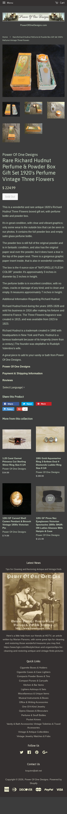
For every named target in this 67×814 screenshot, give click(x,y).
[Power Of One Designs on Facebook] (29, 753)
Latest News (34, 562)
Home (5, 37)
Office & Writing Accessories (33, 702)
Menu (9, 2)
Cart (62, 2)
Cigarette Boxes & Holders (33, 667)
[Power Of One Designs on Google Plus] (44, 753)
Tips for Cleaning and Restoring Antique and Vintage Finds (33, 569)
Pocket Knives (33, 719)
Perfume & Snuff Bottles (33, 715)
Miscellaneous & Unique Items (33, 693)
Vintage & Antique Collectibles (33, 732)
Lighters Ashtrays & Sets (33, 689)
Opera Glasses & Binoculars (33, 711)
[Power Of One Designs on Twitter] (21, 753)
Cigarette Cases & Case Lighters (33, 672)
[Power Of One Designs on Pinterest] (37, 753)
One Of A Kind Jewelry (33, 706)
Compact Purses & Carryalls (33, 681)
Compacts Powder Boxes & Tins (33, 676)
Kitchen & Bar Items (33, 685)
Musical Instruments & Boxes (33, 698)
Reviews (7, 380)
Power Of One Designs (36, 779)
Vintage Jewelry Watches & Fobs (33, 736)
